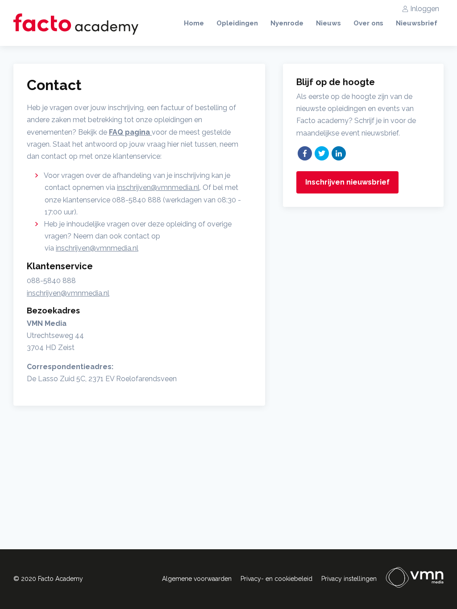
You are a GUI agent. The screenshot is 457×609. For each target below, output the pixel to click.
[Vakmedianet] (415, 579)
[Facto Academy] (75, 24)
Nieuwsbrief (416, 23)
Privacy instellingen (349, 578)
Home (194, 23)
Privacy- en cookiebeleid (276, 578)
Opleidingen (237, 23)
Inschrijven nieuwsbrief (347, 182)
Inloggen (424, 8)
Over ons (368, 23)
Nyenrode (286, 23)
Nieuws (328, 23)
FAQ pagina (130, 132)
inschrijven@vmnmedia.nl (158, 187)
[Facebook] (305, 153)
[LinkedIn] (339, 153)
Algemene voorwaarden (197, 578)
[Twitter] (322, 153)
